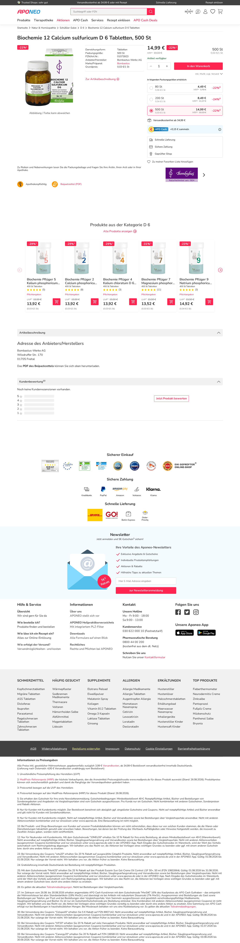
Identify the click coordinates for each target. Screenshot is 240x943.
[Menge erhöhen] (167, 66)
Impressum (112, 749)
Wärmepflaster (61, 689)
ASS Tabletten (26, 699)
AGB (33, 749)
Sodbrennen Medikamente (60, 695)
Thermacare (59, 702)
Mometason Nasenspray (130, 705)
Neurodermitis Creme (206, 694)
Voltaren (57, 707)
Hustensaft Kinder (169, 727)
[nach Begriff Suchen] (151, 11)
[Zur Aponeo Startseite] (28, 11)
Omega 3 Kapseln (98, 714)
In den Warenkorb (198, 66)
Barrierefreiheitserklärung (194, 749)
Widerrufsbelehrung (54, 749)
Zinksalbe (199, 699)
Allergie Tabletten (134, 694)
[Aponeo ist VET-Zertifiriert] (101, 466)
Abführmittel (60, 717)
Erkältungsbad (167, 704)
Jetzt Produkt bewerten (171, 398)
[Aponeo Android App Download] (206, 633)
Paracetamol (25, 714)
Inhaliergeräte (166, 717)
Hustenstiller (166, 689)
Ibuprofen (23, 709)
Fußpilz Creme (202, 709)
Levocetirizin (130, 717)
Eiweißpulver (95, 694)
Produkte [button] (23, 20)
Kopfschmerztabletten (31, 689)
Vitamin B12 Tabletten (101, 709)
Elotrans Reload (97, 689)
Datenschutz (132, 749)
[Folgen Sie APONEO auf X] (187, 612)
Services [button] (97, 20)
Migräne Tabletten (28, 694)
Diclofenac (23, 704)
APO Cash (80, 20)
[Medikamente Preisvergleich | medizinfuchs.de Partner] (151, 466)
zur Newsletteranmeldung (146, 590)
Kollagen (93, 704)
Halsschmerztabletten (171, 699)
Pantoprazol (200, 704)
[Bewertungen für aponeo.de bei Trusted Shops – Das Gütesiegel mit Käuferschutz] (50, 466)
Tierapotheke (43, 20)
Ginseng (92, 723)
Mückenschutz (202, 714)
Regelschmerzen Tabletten (27, 720)
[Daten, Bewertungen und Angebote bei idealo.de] (135, 466)
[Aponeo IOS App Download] (184, 633)
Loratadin (129, 722)
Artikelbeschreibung (32, 333)
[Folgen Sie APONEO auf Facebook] (178, 612)
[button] (63, 20)
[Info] (219, 129)
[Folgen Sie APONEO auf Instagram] (196, 612)
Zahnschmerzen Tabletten (27, 728)
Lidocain (57, 727)
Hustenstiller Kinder (170, 722)
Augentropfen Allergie (137, 699)
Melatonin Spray (97, 699)
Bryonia (198, 723)
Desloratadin (131, 727)
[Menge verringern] (151, 66)
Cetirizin (128, 712)
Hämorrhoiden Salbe (65, 712)
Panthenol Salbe (203, 718)
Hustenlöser (165, 694)
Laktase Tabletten (98, 718)
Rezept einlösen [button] (118, 20)
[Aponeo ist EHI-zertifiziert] (68, 466)
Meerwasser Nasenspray (165, 710)
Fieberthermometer (205, 689)
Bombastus (123, 63)
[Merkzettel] (212, 11)
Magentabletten (62, 722)
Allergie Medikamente (136, 689)
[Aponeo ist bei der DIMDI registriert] (84, 466)
